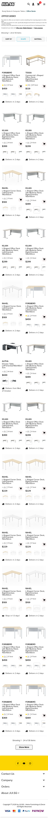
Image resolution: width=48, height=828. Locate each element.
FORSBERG (7, 72)
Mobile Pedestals (27, 28)
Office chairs (19, 28)
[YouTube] (24, 763)
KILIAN (5, 130)
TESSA (28, 72)
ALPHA (5, 361)
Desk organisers (38, 28)
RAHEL (5, 188)
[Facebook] (18, 763)
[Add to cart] (20, 86)
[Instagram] (30, 763)
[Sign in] (33, 4)
